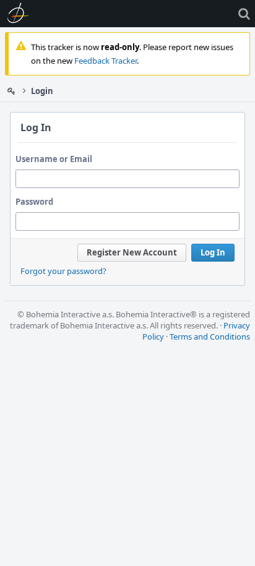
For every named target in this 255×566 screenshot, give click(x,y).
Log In (213, 252)
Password (34, 201)
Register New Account (132, 252)
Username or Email (53, 159)
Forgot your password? (63, 271)
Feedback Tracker (105, 60)
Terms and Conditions (210, 336)
